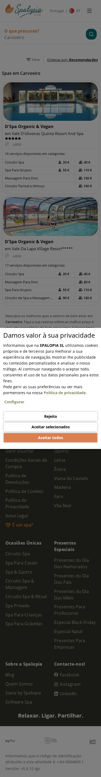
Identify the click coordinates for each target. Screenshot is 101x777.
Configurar (14, 401)
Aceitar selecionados (51, 426)
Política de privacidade (65, 392)
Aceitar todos (50, 437)
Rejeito (50, 416)
